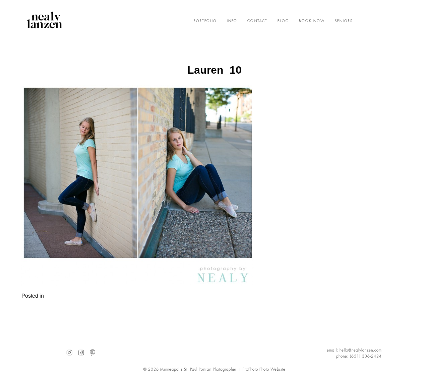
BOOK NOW (312, 21)
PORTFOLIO (205, 21)
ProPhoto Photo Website (264, 369)
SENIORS (344, 21)
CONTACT (257, 21)
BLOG (283, 21)
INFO (232, 21)
